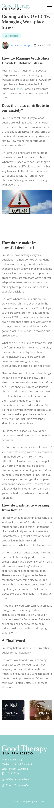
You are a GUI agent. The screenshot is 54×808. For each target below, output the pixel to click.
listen (19, 89)
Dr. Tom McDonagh (20, 45)
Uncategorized (11, 36)
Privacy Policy (40, 801)
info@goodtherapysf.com (17, 779)
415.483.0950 (12, 773)
